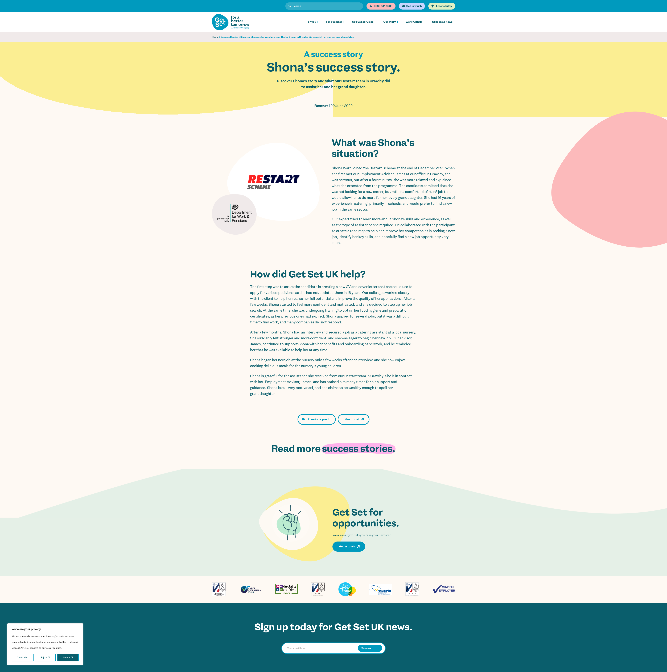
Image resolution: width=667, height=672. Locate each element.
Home (215, 37)
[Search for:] (324, 6)
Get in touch (347, 546)
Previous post (318, 419)
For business (334, 22)
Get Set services (362, 22)
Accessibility (444, 6)
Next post (352, 419)
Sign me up (368, 648)
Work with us (414, 22)
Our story (389, 22)
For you (311, 22)
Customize (22, 657)
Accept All (68, 657)
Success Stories (229, 37)
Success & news (442, 22)
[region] (45, 644)
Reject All (45, 657)
